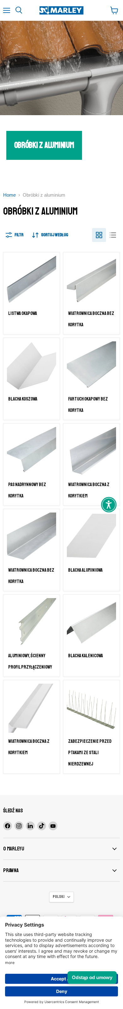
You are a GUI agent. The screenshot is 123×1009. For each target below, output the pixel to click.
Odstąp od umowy (92, 977)
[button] (109, 505)
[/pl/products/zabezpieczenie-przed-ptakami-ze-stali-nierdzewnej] (91, 708)
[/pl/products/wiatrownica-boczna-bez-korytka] (31, 537)
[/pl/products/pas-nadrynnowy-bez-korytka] (31, 451)
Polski (58, 896)
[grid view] (99, 235)
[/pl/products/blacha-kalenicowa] (91, 622)
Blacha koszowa (22, 399)
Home (9, 195)
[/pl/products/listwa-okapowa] (31, 280)
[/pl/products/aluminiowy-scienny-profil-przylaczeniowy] (31, 622)
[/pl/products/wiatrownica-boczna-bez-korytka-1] (91, 280)
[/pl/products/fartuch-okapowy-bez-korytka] (91, 365)
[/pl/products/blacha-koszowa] (31, 365)
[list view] (113, 235)
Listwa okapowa (22, 314)
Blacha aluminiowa (85, 570)
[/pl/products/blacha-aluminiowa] (91, 537)
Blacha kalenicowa (85, 656)
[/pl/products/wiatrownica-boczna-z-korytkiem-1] (91, 451)
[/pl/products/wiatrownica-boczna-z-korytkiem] (31, 708)
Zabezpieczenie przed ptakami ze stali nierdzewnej (89, 752)
